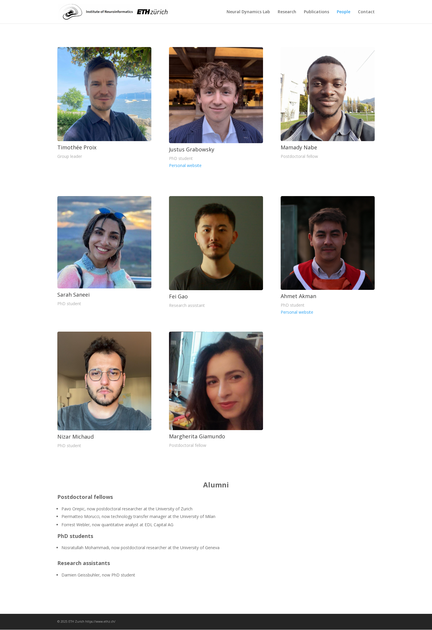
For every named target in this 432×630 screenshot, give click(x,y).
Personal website (185, 165)
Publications (316, 12)
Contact (366, 12)
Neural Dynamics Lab (248, 12)
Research (287, 12)
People (343, 12)
